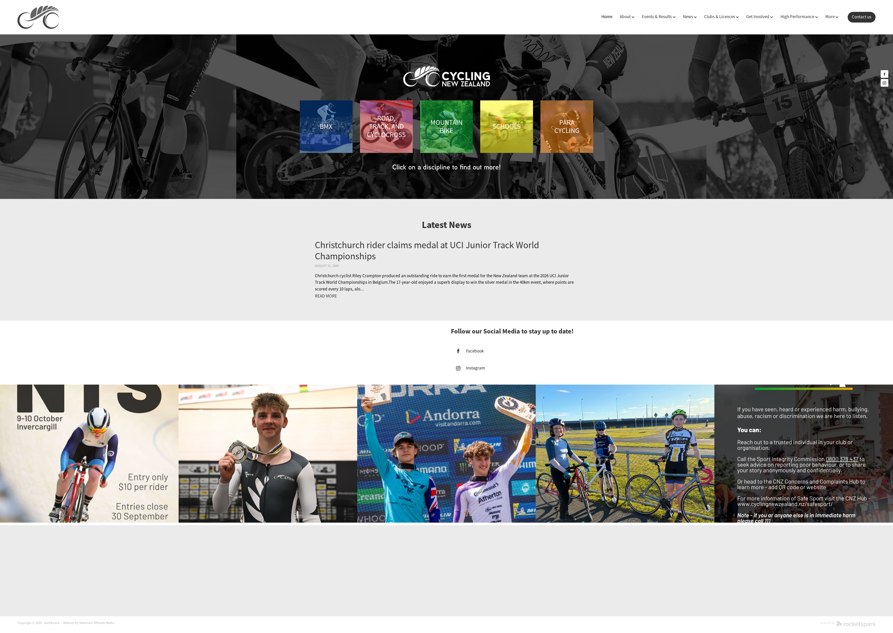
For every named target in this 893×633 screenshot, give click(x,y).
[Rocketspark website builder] (848, 624)
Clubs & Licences (720, 17)
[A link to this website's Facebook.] (884, 74)
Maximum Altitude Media (96, 623)
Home (606, 17)
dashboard (51, 623)
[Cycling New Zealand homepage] (103, 17)
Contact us (861, 17)
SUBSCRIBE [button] (446, 578)
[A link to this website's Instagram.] (884, 83)
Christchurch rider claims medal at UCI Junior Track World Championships (427, 250)
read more (326, 296)
